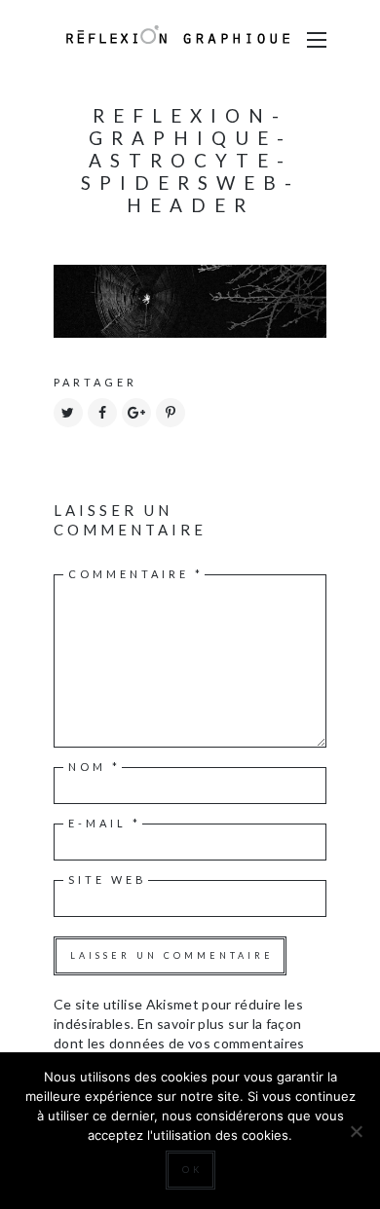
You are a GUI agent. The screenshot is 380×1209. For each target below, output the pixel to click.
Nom (94, 766)
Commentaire (136, 573)
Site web (107, 879)
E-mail (104, 823)
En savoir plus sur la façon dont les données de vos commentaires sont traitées (179, 1043)
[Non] (355, 1131)
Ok (192, 1169)
